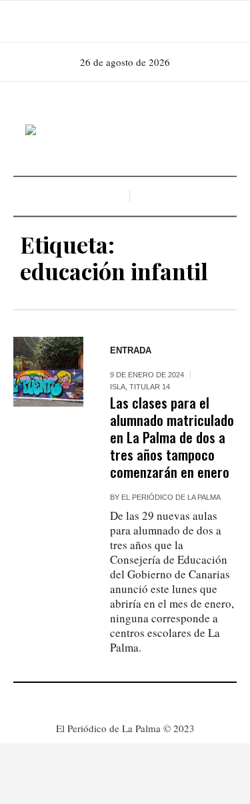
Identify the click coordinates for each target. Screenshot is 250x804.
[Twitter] (142, 21)
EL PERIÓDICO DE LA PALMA (171, 497)
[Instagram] (124, 21)
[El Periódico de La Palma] (125, 130)
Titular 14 (149, 387)
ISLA (117, 387)
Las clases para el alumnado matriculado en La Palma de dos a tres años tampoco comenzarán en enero (172, 437)
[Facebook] (105, 21)
